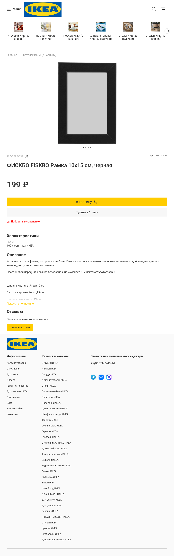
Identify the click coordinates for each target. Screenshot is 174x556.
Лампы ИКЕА (49, 368)
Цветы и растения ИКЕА (55, 408)
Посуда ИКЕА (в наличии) (73, 37)
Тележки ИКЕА (50, 420)
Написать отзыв (20, 327)
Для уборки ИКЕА (52, 505)
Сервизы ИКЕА (50, 511)
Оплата (11, 380)
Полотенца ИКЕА (51, 403)
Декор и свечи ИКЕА (53, 494)
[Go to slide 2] (85, 147)
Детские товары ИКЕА (54, 380)
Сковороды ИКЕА (51, 534)
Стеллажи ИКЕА (50, 437)
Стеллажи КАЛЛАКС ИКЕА (56, 442)
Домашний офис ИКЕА (54, 448)
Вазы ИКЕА (48, 482)
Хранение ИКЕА (50, 477)
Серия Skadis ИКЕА (52, 425)
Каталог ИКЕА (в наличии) (39, 55)
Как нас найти (15, 408)
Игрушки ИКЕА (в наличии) (18, 37)
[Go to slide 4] (90, 147)
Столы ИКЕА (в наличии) (128, 37)
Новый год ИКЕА (51, 488)
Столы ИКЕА (49, 385)
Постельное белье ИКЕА (55, 391)
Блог (9, 403)
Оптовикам (13, 397)
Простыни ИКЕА (51, 397)
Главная (12, 55)
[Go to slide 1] (83, 147)
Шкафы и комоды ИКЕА (55, 414)
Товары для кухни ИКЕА (55, 454)
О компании (13, 368)
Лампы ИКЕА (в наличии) (46, 37)
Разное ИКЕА (49, 471)
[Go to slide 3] (88, 147)
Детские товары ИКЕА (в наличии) (101, 37)
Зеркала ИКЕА (50, 431)
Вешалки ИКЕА (50, 460)
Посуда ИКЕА (49, 374)
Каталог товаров (16, 363)
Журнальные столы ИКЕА (56, 465)
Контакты (12, 414)
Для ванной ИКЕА (52, 499)
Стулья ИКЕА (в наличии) (155, 37)
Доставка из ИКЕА (17, 391)
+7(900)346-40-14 (103, 363)
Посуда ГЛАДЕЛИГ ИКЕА (55, 516)
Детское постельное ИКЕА (56, 539)
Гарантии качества (17, 385)
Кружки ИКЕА (49, 528)
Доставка (12, 374)
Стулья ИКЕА (49, 522)
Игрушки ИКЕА (50, 363)
